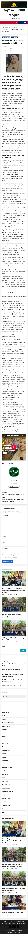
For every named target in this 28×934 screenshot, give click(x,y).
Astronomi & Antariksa (8, 722)
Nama (4, 536)
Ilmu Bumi (5, 760)
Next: (13, 499)
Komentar (5, 515)
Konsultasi (5, 774)
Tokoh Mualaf (6, 805)
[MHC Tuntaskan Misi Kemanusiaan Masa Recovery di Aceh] (14, 902)
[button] (2, 22)
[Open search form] (16, 22)
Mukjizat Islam (6, 784)
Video (24, 22)
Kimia (3, 771)
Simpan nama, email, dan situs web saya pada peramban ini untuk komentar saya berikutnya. (13, 555)
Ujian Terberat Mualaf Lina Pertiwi (11, 685)
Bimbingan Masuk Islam (18, 923)
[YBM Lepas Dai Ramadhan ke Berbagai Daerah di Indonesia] (14, 628)
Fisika (3, 746)
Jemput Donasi (8, 921)
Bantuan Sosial (6, 726)
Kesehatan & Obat (7, 767)
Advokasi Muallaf (6, 923)
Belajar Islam (5, 733)
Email (4, 542)
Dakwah (4, 740)
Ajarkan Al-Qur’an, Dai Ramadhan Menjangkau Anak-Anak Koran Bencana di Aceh (13, 590)
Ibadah (4, 757)
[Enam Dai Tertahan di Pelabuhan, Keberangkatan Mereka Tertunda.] (14, 604)
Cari (3, 646)
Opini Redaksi (6, 788)
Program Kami (14, 610)
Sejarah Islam (6, 798)
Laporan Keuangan (18, 921)
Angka (4, 716)
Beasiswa (4, 729)
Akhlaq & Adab (6, 709)
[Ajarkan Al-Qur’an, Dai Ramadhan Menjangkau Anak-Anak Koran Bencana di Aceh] (14, 578)
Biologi (4, 736)
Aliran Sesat (5, 712)
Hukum (4, 753)
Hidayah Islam (6, 37)
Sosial (4, 802)
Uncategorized (6, 808)
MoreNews (10, 932)
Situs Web (5, 548)
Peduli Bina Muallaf (7, 791)
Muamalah (5, 781)
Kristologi (5, 778)
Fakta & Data (7, 584)
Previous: (14, 493)
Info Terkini (14, 37)
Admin (5, 46)
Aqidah (4, 719)
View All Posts (14, 486)
